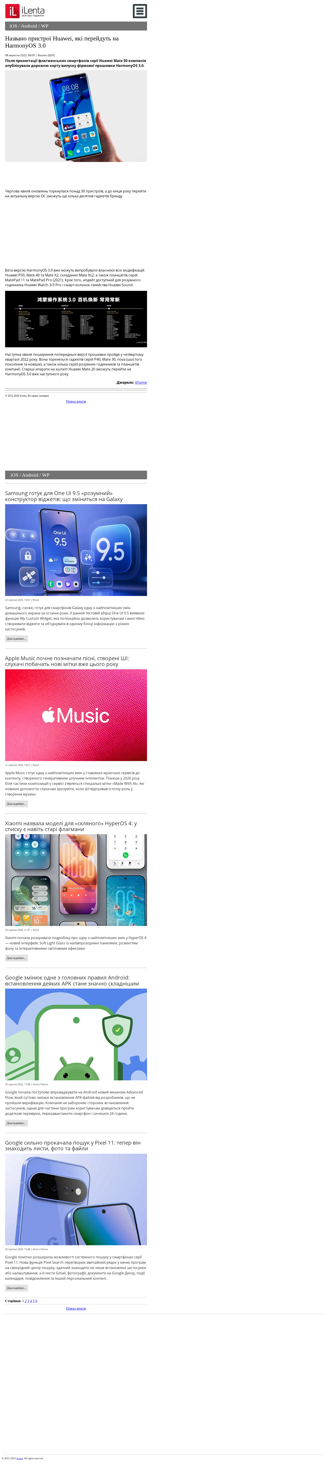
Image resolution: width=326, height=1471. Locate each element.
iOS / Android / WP (29, 26)
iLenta (19, 1458)
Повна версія (76, 401)
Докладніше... (16, 638)
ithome (141, 382)
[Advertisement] (76, 174)
